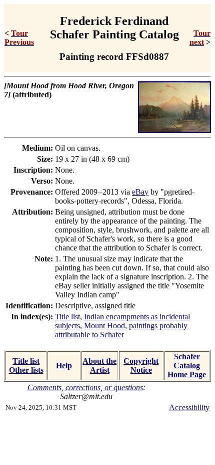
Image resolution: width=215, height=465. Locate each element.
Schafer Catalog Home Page (187, 365)
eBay (140, 192)
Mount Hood (104, 325)
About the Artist (99, 365)
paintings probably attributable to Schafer (121, 330)
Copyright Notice (141, 365)
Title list (67, 316)
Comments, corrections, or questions (85, 387)
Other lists (26, 370)
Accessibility (189, 407)
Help (64, 365)
